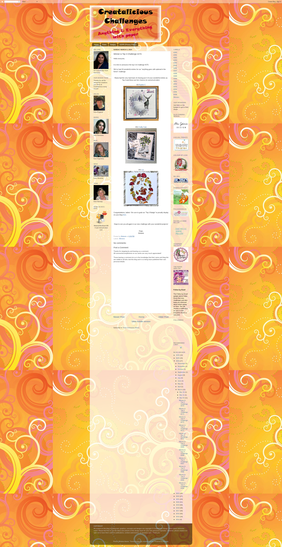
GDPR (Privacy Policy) (128, 45)
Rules (104, 45)
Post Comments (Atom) (131, 328)
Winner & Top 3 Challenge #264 (183, 485)
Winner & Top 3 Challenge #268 (183, 452)
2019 (178, 505)
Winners (122, 239)
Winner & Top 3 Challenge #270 (183, 436)
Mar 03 (182, 398)
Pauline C (142, 85)
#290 (175, 79)
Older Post (164, 317)
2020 (178, 502)
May (179, 384)
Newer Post (118, 317)
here (124, 215)
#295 (175, 92)
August (180, 375)
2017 (178, 511)
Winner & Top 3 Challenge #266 (183, 469)
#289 (175, 76)
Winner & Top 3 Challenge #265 (183, 477)
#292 (175, 84)
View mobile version (141, 321)
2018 (178, 508)
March (180, 389)
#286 (175, 68)
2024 (178, 361)
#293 (175, 86)
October (181, 369)
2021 (178, 499)
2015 (178, 516)
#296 (175, 94)
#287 (175, 71)
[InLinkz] (181, 347)
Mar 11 (182, 395)
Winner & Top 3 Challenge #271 (183, 427)
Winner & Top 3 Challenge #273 (183, 411)
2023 (178, 493)
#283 (175, 60)
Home (96, 45)
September (182, 372)
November (181, 366)
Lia (143, 170)
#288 (175, 73)
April (179, 386)
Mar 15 (182, 392)
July (179, 378)
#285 (175, 65)
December (181, 363)
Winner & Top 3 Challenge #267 (183, 460)
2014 (178, 519)
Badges (113, 45)
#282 (175, 58)
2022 (178, 496)
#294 (175, 89)
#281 (175, 55)
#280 (175, 52)
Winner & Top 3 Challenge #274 (183, 403)
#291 (175, 81)
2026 (178, 355)
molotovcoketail (148, 541)
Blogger (165, 541)
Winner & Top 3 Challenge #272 (183, 419)
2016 (178, 513)
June (180, 381)
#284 (175, 63)
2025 (178, 358)
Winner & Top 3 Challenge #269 (183, 444)
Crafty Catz (142, 127)
